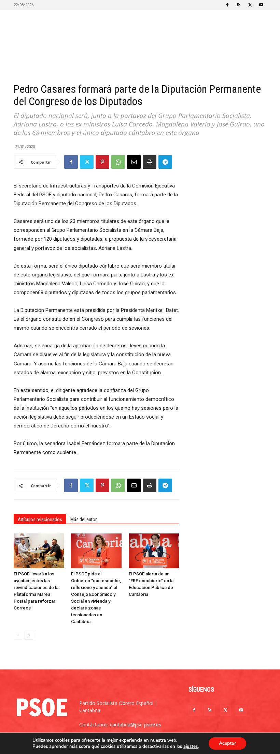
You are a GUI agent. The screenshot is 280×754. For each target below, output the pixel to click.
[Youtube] (261, 5)
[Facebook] (227, 5)
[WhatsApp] (118, 162)
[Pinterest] (102, 162)
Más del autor (83, 519)
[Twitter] (250, 5)
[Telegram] (165, 162)
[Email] (134, 162)
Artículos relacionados (40, 519)
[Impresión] (149, 162)
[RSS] (239, 5)
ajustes (190, 746)
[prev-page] (18, 635)
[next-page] (29, 635)
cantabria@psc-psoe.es (135, 724)
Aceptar (227, 743)
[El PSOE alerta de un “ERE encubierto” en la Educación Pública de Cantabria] (154, 550)
